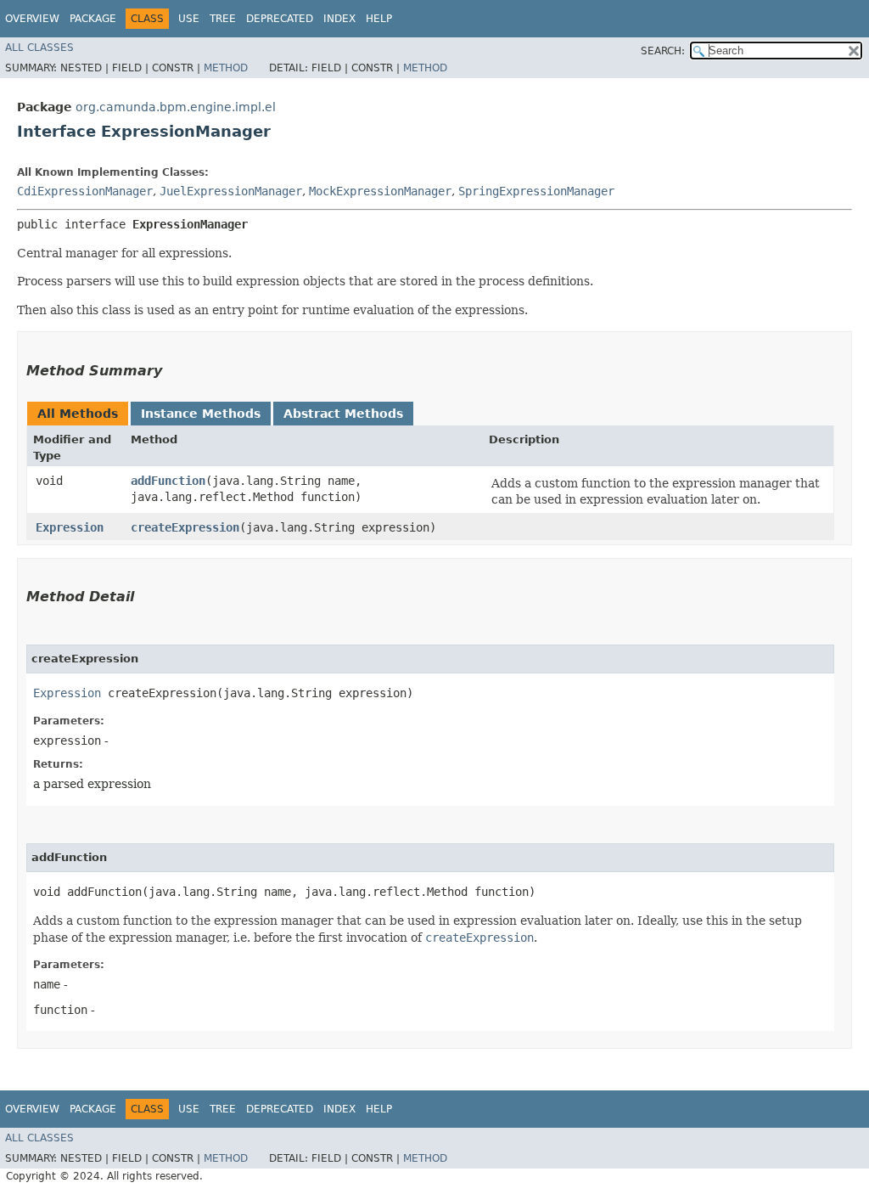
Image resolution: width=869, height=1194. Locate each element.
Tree (223, 19)
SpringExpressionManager (536, 191)
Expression (70, 527)
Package (93, 19)
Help (379, 19)
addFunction (168, 480)
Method (226, 68)
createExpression (185, 527)
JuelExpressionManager (231, 191)
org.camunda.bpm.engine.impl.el (176, 107)
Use (188, 19)
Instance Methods (201, 413)
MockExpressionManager (380, 191)
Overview (32, 19)
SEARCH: (663, 51)
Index (339, 19)
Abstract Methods (343, 413)
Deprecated (279, 19)
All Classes (39, 48)
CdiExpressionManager (85, 191)
